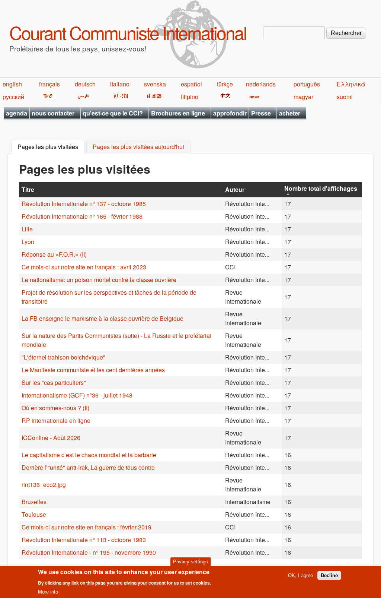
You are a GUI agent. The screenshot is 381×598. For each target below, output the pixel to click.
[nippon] (153, 96)
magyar (303, 96)
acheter (289, 113)
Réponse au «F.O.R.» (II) (54, 254)
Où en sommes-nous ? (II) (55, 408)
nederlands (261, 84)
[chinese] (224, 96)
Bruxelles (34, 501)
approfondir (230, 113)
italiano (119, 84)
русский (13, 96)
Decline (329, 575)
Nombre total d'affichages (320, 188)
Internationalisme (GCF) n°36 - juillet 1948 (77, 395)
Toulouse (34, 514)
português (307, 84)
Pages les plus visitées (50, 147)
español (191, 84)
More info (48, 592)
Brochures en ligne (178, 113)
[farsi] (82, 96)
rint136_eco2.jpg (44, 484)
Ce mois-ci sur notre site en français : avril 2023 (84, 267)
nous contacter (53, 113)
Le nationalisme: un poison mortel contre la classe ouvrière (99, 279)
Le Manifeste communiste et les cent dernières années (93, 370)
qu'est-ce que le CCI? (113, 113)
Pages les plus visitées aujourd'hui (138, 147)
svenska (155, 84)
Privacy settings (190, 561)
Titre (28, 189)
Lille (27, 229)
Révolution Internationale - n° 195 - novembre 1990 (89, 552)
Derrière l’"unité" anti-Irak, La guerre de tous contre (88, 467)
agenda (16, 113)
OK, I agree (300, 575)
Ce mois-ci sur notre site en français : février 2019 (86, 527)
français (49, 84)
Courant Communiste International (127, 32)
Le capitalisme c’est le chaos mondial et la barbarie (89, 454)
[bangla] (253, 96)
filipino (189, 96)
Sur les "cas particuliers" (54, 382)
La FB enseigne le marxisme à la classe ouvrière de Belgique (102, 318)
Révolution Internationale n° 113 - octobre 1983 (84, 539)
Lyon (28, 241)
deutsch (85, 84)
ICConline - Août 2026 (51, 437)
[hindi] (47, 96)
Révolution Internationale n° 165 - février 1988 (82, 216)
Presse (261, 113)
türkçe (225, 84)
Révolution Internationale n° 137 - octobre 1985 (84, 203)
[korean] (119, 96)
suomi (345, 96)
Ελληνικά (351, 84)
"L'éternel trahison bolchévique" (63, 357)
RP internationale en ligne (56, 420)
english (12, 84)
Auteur (234, 189)
